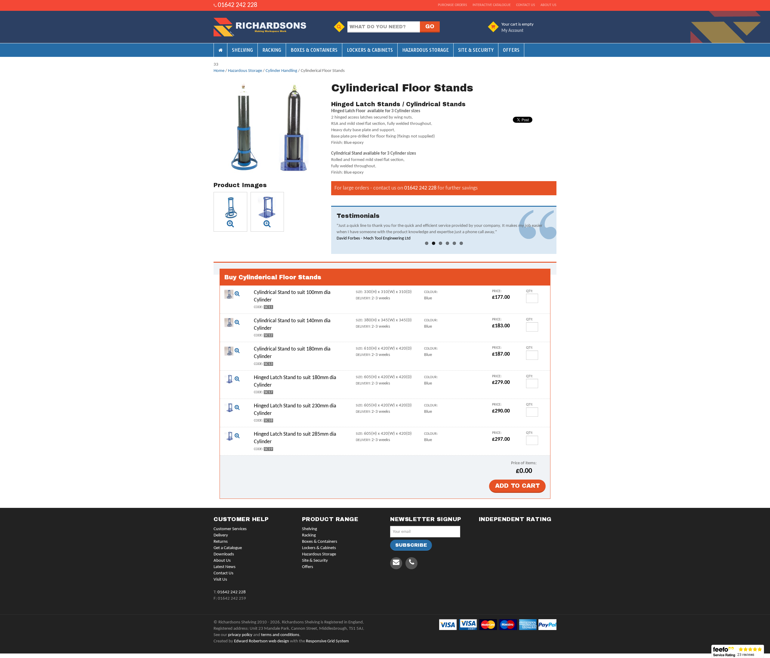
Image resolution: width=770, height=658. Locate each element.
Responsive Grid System (327, 641)
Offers (511, 50)
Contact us (525, 5)
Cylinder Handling (281, 71)
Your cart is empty (517, 24)
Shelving (242, 50)
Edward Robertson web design (261, 641)
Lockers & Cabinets (370, 50)
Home (219, 71)
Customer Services (230, 529)
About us (548, 5)
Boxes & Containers (314, 50)
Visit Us (220, 579)
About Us (222, 560)
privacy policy (240, 635)
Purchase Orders (452, 5)
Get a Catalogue (228, 548)
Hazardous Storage (425, 50)
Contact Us (223, 573)
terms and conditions (280, 635)
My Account (512, 31)
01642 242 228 (237, 5)
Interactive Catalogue (492, 5)
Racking (271, 50)
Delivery (221, 535)
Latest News (225, 567)
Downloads (224, 554)
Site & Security (476, 50)
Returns (221, 541)
